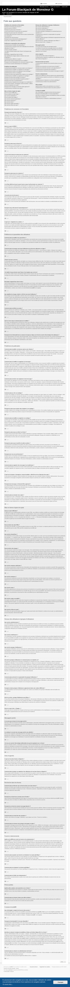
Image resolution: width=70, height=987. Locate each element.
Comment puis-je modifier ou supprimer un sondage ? (17, 75)
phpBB (11, 966)
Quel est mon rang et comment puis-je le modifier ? (16, 60)
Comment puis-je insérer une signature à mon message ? (18, 71)
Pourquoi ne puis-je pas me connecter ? (14, 32)
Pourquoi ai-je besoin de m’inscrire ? (13, 26)
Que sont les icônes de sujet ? (11, 105)
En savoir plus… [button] (8, 984)
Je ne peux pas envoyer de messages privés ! (46, 46)
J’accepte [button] (60, 982)
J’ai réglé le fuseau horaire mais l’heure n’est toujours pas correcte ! (18, 52)
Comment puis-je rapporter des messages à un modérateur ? (19, 82)
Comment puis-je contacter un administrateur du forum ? (49, 98)
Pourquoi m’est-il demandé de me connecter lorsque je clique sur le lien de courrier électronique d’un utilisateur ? (19, 62)
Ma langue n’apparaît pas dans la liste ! (14, 54)
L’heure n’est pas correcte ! (11, 49)
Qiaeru (17, 968)
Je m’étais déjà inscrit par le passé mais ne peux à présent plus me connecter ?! (19, 35)
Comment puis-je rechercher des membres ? (46, 69)
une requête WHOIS (18, 936)
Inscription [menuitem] (44, 3)
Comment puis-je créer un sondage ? (13, 72)
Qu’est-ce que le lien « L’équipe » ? (44, 42)
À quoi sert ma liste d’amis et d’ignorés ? (45, 55)
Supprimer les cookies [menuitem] (45, 966)
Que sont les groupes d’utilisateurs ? (44, 29)
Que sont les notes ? (9, 102)
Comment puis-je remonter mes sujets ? (14, 88)
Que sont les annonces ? (10, 100)
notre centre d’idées (27, 924)
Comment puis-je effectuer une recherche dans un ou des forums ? (49, 64)
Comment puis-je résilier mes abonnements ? (46, 81)
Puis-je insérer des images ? (11, 97)
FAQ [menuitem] (4, 14)
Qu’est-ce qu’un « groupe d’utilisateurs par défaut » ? (48, 40)
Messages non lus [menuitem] (44, 6)
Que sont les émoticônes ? (11, 95)
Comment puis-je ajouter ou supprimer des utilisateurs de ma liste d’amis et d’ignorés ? (50, 58)
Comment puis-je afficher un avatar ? (13, 59)
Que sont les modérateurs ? (42, 28)
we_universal (9, 970)
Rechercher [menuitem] (9, 14)
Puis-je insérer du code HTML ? (12, 94)
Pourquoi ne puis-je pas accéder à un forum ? (15, 77)
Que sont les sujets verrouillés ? (12, 103)
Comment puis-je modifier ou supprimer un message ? (17, 69)
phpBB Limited (41, 911)
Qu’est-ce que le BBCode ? (11, 92)
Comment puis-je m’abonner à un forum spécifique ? (48, 80)
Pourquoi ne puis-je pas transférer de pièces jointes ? (17, 79)
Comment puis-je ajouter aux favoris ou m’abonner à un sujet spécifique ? (50, 77)
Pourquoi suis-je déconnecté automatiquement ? (16, 39)
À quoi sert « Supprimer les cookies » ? (14, 40)
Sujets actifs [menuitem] (64, 6)
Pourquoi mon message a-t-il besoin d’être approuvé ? (17, 86)
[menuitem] (6, 971)
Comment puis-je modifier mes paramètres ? (15, 45)
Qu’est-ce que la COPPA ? (11, 28)
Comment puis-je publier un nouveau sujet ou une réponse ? (19, 68)
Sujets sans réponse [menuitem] (55, 6)
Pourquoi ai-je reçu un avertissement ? (13, 80)
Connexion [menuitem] (59, 3)
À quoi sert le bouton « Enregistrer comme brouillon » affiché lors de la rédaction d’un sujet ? (19, 84)
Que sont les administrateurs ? (43, 26)
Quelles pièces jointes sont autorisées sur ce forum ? (48, 86)
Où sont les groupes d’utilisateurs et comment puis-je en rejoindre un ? (49, 32)
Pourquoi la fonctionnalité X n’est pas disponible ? (47, 93)
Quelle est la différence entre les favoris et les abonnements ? (50, 75)
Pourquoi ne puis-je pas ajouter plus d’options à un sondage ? (19, 74)
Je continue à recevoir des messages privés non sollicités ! (49, 48)
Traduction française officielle (9, 968)
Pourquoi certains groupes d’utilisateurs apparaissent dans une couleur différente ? (50, 38)
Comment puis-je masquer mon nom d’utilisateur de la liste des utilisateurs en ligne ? (19, 47)
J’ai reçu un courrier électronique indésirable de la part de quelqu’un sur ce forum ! (49, 50)
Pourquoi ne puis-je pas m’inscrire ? (13, 29)
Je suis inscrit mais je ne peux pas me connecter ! (16, 31)
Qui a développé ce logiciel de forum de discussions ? (48, 92)
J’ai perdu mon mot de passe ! (11, 37)
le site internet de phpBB (28, 287)
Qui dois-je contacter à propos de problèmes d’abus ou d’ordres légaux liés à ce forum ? (50, 96)
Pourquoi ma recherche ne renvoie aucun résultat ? (47, 66)
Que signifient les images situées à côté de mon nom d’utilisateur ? (17, 56)
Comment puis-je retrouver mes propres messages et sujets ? (50, 71)
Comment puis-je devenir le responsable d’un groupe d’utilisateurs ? (48, 35)
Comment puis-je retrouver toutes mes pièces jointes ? (48, 87)
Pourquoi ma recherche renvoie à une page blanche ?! (48, 68)
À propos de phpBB (30, 915)
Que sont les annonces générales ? (13, 99)
